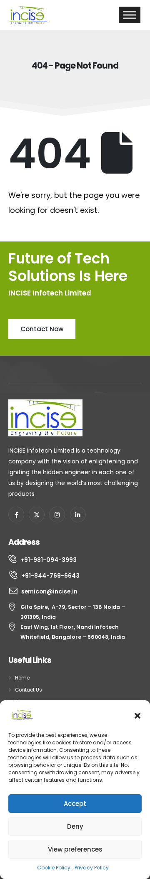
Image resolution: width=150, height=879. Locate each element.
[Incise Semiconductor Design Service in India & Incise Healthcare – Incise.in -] (28, 15)
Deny (75, 826)
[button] (137, 715)
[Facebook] (16, 514)
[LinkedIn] (78, 514)
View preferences (75, 849)
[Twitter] (37, 514)
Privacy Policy (92, 867)
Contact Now (41, 329)
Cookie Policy (53, 867)
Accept (75, 803)
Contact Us (28, 690)
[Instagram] (57, 514)
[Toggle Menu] (129, 15)
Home (22, 678)
